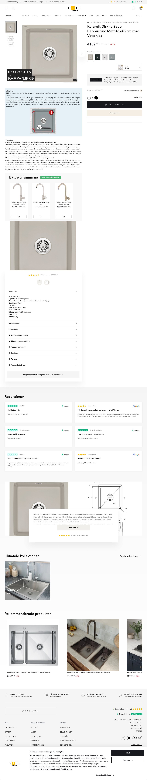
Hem (88, 22)
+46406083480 (136, 745)
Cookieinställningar (103, 775)
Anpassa (126, 760)
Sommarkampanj (12, 2)
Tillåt (128, 753)
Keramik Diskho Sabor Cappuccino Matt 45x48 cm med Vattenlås (117, 22)
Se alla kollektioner (129, 556)
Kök (94, 22)
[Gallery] (50, 53)
